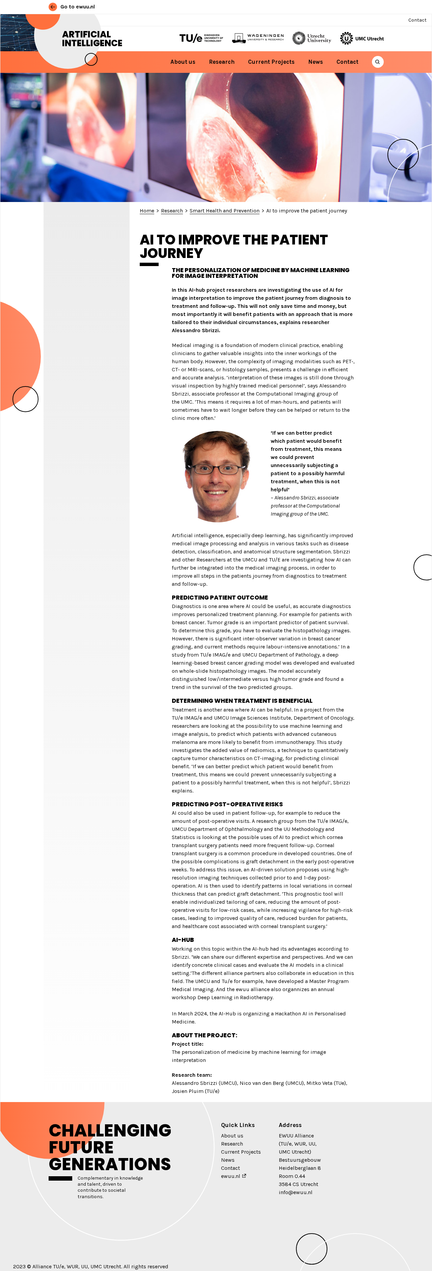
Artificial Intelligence (92, 39)
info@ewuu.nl (296, 1192)
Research (222, 61)
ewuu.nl (230, 1176)
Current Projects (271, 61)
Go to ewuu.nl (77, 6)
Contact (417, 20)
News (315, 61)
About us (182, 61)
